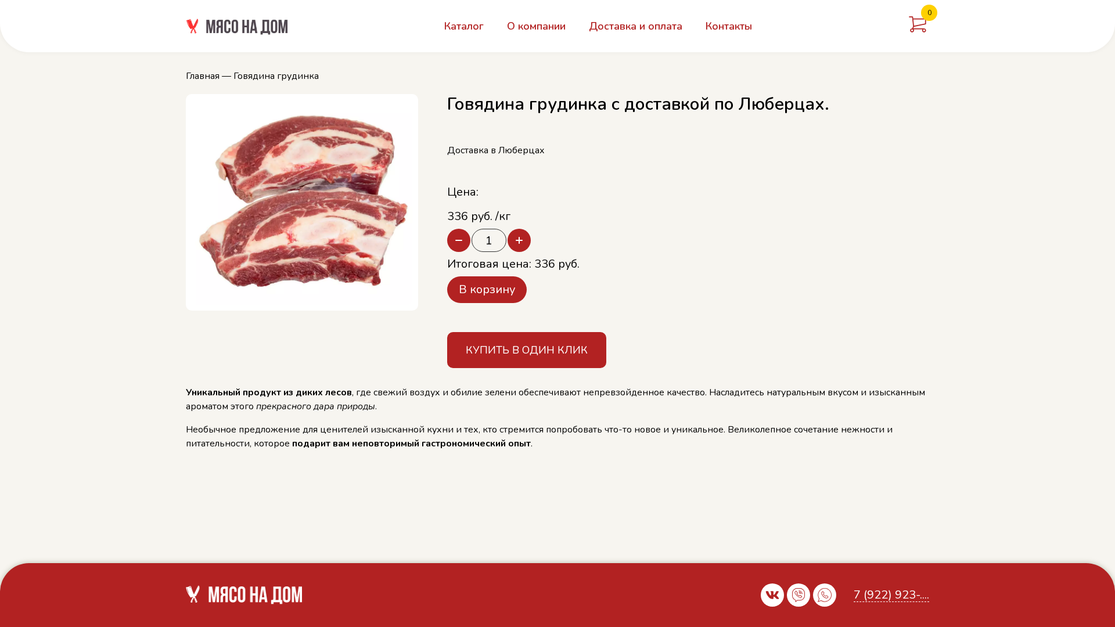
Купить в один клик (527, 350)
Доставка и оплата (635, 26)
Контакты (729, 26)
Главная (203, 76)
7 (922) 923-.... (891, 595)
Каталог (464, 26)
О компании (536, 26)
